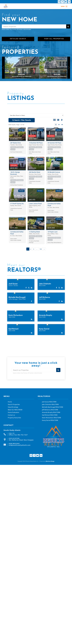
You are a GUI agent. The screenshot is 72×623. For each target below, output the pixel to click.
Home (10, 402)
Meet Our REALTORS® (15, 410)
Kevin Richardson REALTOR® (51, 418)
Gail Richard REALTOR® (49, 415)
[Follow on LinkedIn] (69, 1)
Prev (3, 68)
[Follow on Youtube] (65, 1)
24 (59, 124)
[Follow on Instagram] (59, 1)
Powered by (47, 461)
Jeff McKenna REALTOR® (50, 410)
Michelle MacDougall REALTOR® (52, 407)
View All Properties (54, 39)
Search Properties (14, 404)
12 (55, 124)
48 (62, 124)
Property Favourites (14, 418)
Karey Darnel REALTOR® (50, 420)
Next (68, 68)
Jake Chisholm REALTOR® (50, 404)
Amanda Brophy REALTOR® (51, 412)
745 (41, 249)
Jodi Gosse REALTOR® (49, 402)
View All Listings (13, 407)
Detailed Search (18, 39)
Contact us (11, 415)
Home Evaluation (13, 412)
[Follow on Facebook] (62, 1)
